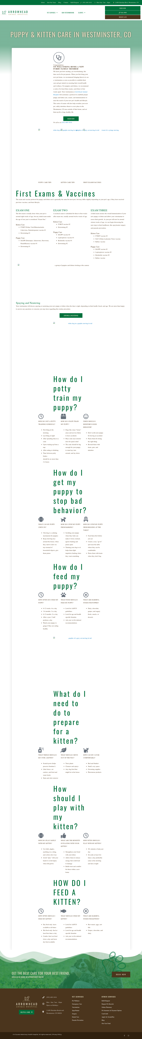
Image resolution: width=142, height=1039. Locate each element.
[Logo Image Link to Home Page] (14, 12)
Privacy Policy (57, 1034)
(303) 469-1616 (67, 122)
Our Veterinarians (68, 12)
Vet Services (51, 12)
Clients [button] (80, 12)
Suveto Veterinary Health (23, 1034)
